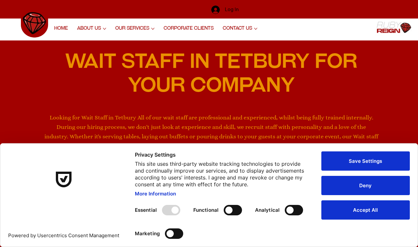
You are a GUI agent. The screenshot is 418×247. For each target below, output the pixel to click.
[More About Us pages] (104, 28)
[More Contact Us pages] (255, 28)
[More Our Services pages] (152, 28)
